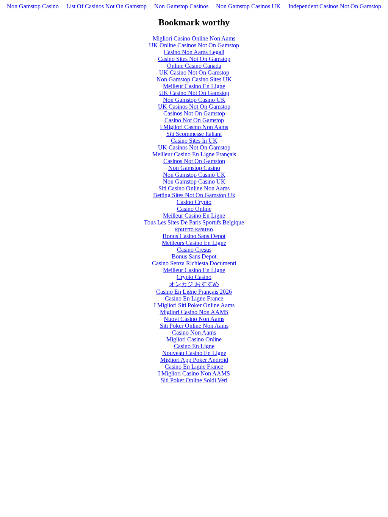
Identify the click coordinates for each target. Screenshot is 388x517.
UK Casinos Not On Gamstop (194, 106)
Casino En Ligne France (194, 298)
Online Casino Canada (194, 65)
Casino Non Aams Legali (194, 52)
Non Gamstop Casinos (181, 6)
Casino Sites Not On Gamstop (194, 59)
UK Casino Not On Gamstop (194, 72)
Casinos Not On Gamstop (194, 113)
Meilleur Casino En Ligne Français (194, 154)
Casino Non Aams (194, 332)
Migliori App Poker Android (194, 360)
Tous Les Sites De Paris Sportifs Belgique (194, 222)
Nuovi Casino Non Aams (194, 319)
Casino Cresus (194, 249)
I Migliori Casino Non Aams (194, 127)
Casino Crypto (194, 202)
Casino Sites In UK (194, 140)
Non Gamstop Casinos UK (248, 6)
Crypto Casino (194, 277)
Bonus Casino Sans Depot (194, 236)
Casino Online (194, 209)
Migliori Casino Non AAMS (194, 312)
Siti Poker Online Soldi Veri (194, 380)
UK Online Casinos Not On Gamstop (194, 45)
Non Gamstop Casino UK (194, 100)
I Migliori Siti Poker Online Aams (194, 305)
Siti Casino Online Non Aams (194, 188)
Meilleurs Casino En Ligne (194, 243)
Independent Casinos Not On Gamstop (334, 6)
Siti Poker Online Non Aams (194, 325)
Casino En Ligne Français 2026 (194, 291)
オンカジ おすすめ (194, 284)
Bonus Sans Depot (194, 256)
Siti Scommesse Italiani (194, 134)
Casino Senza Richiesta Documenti (194, 263)
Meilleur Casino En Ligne (194, 86)
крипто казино (194, 229)
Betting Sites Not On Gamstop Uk (194, 195)
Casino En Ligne (194, 346)
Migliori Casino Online (194, 339)
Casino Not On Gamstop (194, 120)
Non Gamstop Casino (33, 6)
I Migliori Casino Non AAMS (194, 373)
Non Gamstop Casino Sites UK (194, 79)
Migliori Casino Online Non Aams (194, 38)
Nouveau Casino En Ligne (194, 353)
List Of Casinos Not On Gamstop (106, 6)
